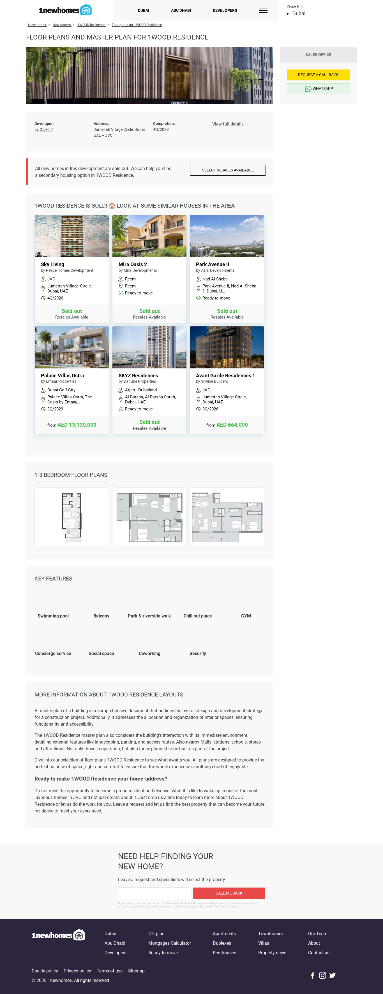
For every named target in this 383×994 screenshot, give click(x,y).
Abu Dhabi (181, 10)
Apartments (224, 933)
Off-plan (156, 933)
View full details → (230, 124)
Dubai (143, 10)
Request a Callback (318, 75)
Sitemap (136, 971)
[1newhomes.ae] (58, 943)
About (314, 943)
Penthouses (224, 952)
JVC (108, 135)
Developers (225, 10)
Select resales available (228, 170)
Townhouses (270, 933)
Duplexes (222, 943)
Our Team (317, 933)
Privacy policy (77, 971)
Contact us (318, 952)
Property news (272, 952)
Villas (263, 943)
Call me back (229, 893)
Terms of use (110, 971)
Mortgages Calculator (169, 943)
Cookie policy (45, 971)
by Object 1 (44, 129)
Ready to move (163, 952)
